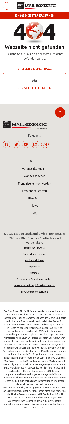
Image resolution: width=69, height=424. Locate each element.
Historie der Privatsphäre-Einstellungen (34, 285)
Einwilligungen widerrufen (34, 292)
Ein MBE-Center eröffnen (34, 15)
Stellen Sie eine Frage (35, 68)
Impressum (34, 266)
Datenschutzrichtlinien (34, 254)
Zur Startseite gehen (34, 88)
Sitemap (34, 273)
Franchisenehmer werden (34, 183)
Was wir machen (34, 176)
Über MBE (34, 198)
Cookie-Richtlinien (34, 260)
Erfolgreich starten (34, 190)
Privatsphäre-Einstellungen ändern (34, 279)
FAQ (34, 213)
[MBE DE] (38, 6)
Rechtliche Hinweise (34, 248)
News (34, 205)
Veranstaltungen (33, 168)
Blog (33, 161)
